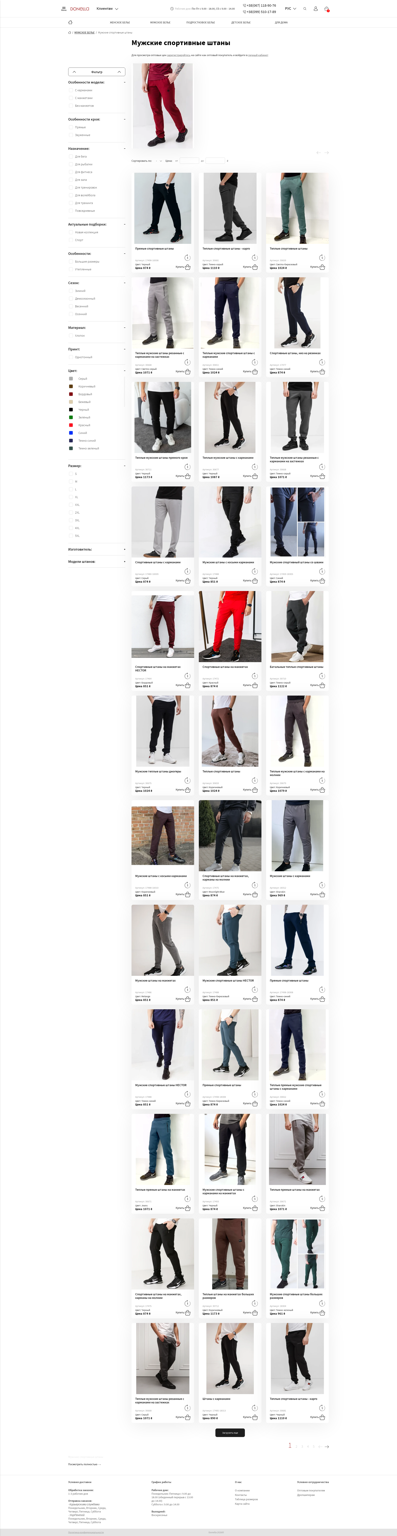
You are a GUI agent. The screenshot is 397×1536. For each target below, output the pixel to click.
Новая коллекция (86, 232)
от (176, 160)
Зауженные (82, 135)
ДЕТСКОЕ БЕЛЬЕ (241, 22)
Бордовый (85, 394)
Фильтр (96, 72)
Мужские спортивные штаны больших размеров (296, 1295)
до (202, 160)
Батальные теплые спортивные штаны (296, 666)
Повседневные (85, 211)
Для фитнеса (83, 172)
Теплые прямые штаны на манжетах (160, 1189)
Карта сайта (242, 1503)
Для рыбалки (83, 164)
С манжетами (84, 98)
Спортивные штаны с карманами (158, 562)
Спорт (79, 240)
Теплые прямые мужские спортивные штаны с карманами (295, 1086)
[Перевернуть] (187, 257)
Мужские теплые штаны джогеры (158, 771)
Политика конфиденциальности (86, 1532)
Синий (82, 433)
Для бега (81, 156)
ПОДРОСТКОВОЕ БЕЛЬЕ (200, 22)
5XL (77, 536)
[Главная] (70, 22)
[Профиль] (316, 9)
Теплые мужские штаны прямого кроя (161, 457)
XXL (77, 505)
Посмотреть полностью (83, 1464)
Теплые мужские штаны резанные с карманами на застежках (159, 354)
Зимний (80, 291)
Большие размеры (87, 261)
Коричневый (86, 386)
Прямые (80, 127)
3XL (77, 520)
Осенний (81, 314)
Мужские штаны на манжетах (155, 980)
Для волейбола (85, 195)
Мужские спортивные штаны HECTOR (228, 980)
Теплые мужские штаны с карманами (228, 457)
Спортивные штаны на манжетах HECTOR (158, 668)
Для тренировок (86, 187)
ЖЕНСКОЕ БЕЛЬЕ (120, 22)
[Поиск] (305, 9)
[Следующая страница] (327, 1446)
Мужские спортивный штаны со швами (296, 562)
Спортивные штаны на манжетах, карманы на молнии (226, 877)
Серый (82, 378)
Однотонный (83, 357)
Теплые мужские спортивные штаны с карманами (229, 354)
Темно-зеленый (88, 448)
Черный (83, 409)
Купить (180, 266)
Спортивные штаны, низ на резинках (295, 353)
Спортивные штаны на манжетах (225, 666)
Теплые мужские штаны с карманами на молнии (297, 773)
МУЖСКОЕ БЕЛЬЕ (160, 22)
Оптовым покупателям (311, 1490)
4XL (77, 528)
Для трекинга (84, 203)
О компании (242, 1490)
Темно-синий (87, 440)
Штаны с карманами (216, 1398)
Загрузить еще (230, 1432)
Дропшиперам (306, 1495)
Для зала (81, 180)
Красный (84, 425)
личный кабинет (258, 55)
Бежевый (84, 402)
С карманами (83, 90)
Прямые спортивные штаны (154, 248)
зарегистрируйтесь (178, 55)
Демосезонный (85, 298)
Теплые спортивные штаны (289, 248)
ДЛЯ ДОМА (281, 22)
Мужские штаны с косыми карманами (228, 562)
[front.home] (69, 32)
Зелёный (84, 417)
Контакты (241, 1495)
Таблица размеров (246, 1499)
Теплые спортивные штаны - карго (226, 248)
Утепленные (83, 269)
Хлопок (80, 335)
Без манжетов (84, 106)
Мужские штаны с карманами (290, 876)
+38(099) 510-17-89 (261, 11)
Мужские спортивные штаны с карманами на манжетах (223, 1191)
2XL (77, 512)
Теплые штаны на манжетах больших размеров (228, 1295)
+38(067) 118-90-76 (261, 5)
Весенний (81, 306)
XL (76, 497)
